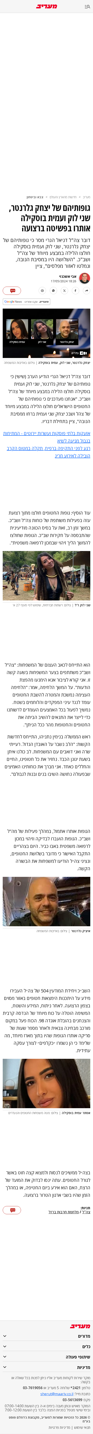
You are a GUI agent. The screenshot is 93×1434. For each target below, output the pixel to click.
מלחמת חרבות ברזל (64, 1212)
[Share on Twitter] (64, 290)
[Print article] (42, 290)
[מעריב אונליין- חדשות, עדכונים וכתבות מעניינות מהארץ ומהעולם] (47, 6)
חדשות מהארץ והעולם (63, 197)
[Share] (86, 290)
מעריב (86, 197)
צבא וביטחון (35, 197)
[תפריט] (89, 7)
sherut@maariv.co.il (56, 1393)
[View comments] (12, 291)
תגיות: (85, 1208)
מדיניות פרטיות (59, 1427)
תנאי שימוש (82, 1427)
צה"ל (86, 1212)
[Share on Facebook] (75, 290)
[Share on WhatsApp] (53, 290)
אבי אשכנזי (67, 276)
